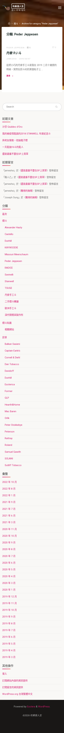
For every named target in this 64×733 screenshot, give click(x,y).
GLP (7, 398)
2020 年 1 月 (8, 589)
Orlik (7, 418)
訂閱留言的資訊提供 (12, 687)
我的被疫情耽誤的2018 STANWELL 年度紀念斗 (26, 133)
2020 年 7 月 (8, 556)
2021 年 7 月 (8, 509)
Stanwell (9, 281)
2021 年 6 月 (8, 515)
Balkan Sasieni (12, 344)
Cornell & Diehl (12, 357)
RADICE (9, 267)
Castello (9, 234)
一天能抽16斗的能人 (12, 147)
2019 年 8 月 (8, 623)
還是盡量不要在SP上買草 (15, 154)
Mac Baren (10, 411)
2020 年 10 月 (9, 536)
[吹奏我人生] (6, 7)
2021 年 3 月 (8, 522)
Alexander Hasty (13, 227)
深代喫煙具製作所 (14, 315)
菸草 (4, 337)
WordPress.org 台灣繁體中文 (17, 694)
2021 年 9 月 (8, 502)
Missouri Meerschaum (16, 254)
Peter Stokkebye (13, 425)
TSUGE (8, 288)
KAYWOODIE (11, 247)
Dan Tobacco (12, 364)
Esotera (30, 706)
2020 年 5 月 (8, 569)
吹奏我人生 (18, 6)
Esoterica (10, 384)
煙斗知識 (6, 323)
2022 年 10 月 (9, 482)
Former (8, 391)
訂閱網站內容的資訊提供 (15, 680)
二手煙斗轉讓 (12, 301)
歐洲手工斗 (10, 308)
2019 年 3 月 (8, 657)
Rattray (8, 438)
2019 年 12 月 (9, 596)
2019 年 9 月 (8, 616)
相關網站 (9, 329)
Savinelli (9, 274)
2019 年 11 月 (9, 603)
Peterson (9, 431)
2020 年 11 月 (9, 529)
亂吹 (4, 214)
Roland (8, 445)
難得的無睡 (26, 190)
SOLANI (9, 458)
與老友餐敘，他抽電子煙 (15, 140)
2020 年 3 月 (8, 583)
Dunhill (8, 241)
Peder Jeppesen (15, 48)
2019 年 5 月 (8, 643)
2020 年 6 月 (8, 562)
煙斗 (16, 24)
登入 (4, 673)
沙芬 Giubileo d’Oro (12, 126)
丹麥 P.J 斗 (13, 53)
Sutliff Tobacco (13, 465)
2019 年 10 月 (9, 610)
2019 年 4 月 (8, 650)
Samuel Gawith (13, 452)
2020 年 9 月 (8, 542)
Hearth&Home (12, 404)
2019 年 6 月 (8, 637)
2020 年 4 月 (8, 576)
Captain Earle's (12, 350)
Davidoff (9, 371)
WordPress (44, 706)
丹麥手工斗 (10, 295)
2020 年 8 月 (8, 549)
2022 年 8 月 (8, 488)
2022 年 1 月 (8, 495)
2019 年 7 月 (8, 630)
